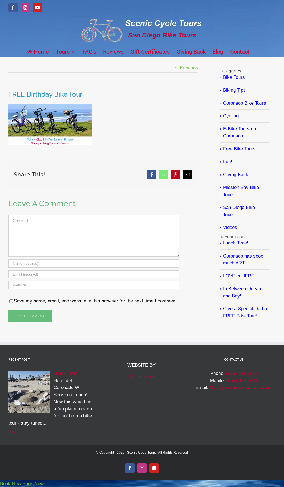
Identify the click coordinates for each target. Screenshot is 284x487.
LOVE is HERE (238, 276)
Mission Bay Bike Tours (241, 191)
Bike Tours (234, 77)
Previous (189, 67)
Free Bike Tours (239, 149)
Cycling (231, 115)
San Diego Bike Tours (239, 211)
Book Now (10, 483)
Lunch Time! (235, 243)
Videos (230, 227)
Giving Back (235, 174)
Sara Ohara (142, 376)
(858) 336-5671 (242, 380)
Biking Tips (234, 90)
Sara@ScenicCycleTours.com (241, 387)
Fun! (227, 161)
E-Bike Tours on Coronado (239, 132)
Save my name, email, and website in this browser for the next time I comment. (96, 301)
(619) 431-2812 (241, 373)
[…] (12, 430)
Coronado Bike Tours (244, 103)
